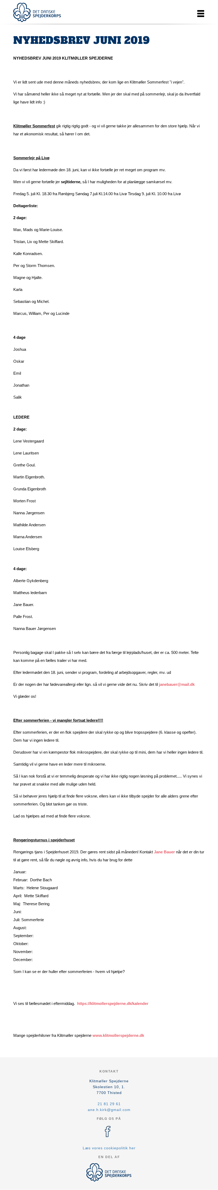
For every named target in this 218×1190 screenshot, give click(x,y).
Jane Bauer (164, 852)
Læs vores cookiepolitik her (109, 1148)
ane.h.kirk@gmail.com (109, 1110)
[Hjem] (37, 12)
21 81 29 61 (109, 1104)
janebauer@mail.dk (177, 684)
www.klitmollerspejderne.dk (118, 1035)
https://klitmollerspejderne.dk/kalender (112, 1003)
